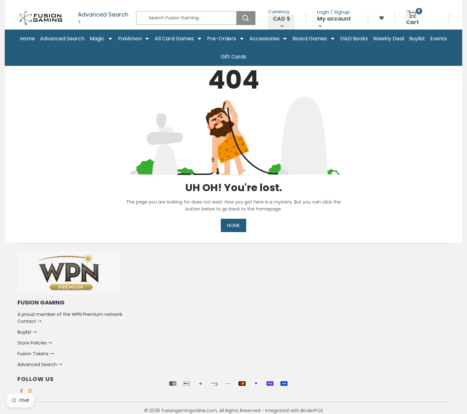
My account (334, 19)
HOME (233, 225)
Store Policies (32, 343)
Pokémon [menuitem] (130, 38)
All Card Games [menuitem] (174, 38)
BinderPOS (312, 410)
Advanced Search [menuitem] (62, 38)
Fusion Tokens (33, 354)
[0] (411, 14)
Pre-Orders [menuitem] (221, 38)
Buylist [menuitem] (417, 38)
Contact (27, 321)
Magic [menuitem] (97, 38)
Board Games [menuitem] (310, 38)
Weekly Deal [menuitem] (388, 38)
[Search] (245, 18)
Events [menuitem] (438, 38)
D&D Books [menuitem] (354, 38)
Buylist (25, 332)
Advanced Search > (103, 18)
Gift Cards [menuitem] (233, 56)
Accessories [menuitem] (264, 38)
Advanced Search (37, 364)
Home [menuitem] (27, 38)
